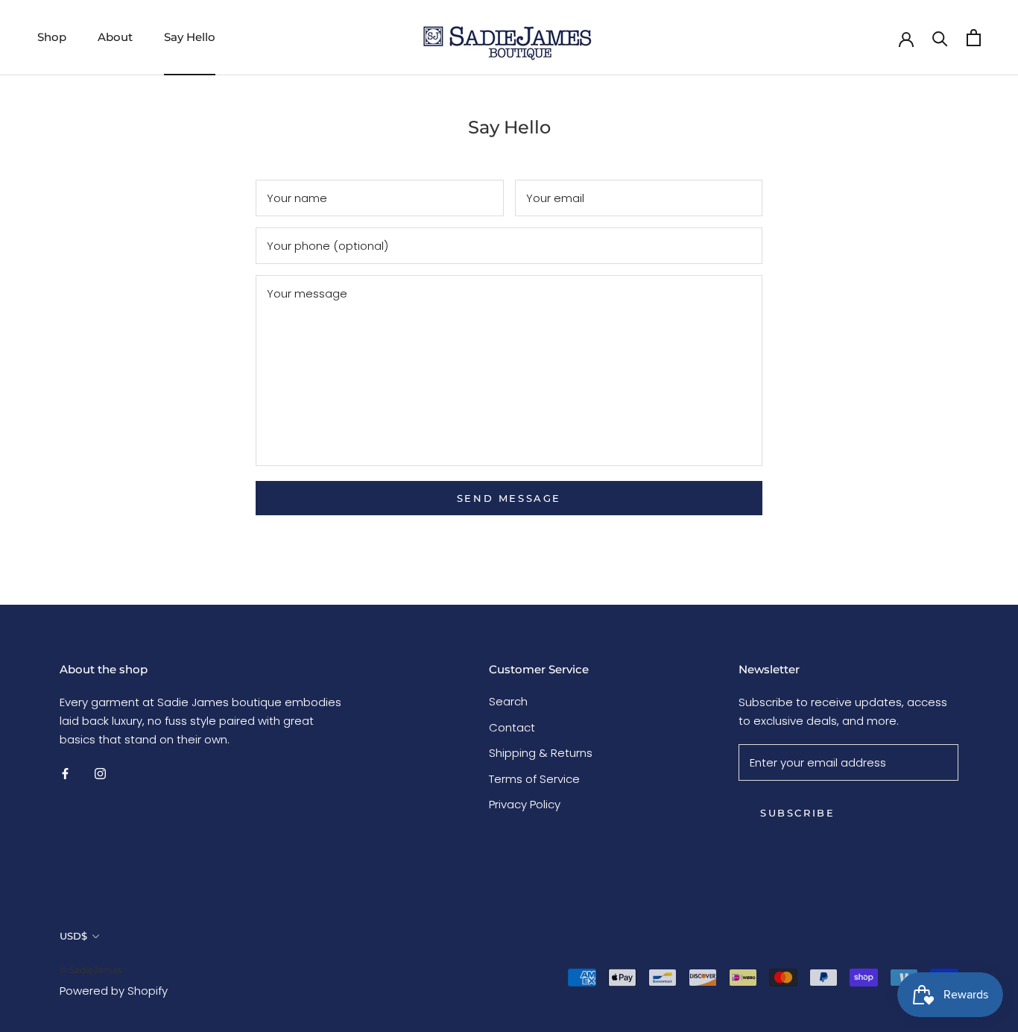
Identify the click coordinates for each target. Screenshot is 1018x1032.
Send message (509, 498)
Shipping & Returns (540, 753)
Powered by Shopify (114, 990)
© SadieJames (91, 969)
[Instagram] (100, 773)
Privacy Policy (524, 804)
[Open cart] (974, 37)
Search (508, 701)
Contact (512, 727)
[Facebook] (65, 773)
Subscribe (797, 813)
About (115, 37)
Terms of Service (534, 779)
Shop (51, 37)
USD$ (73, 936)
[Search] (940, 37)
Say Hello (189, 37)
